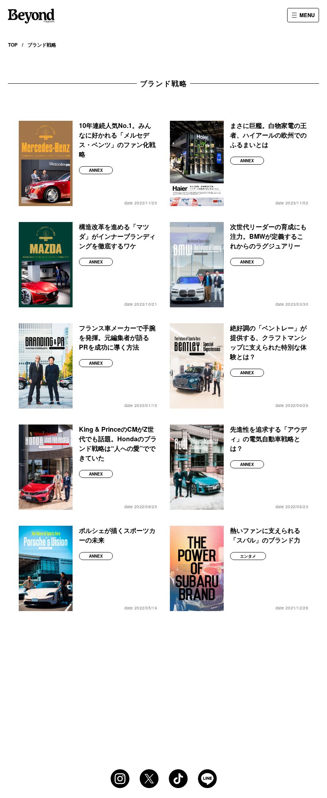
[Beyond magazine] (31, 16)
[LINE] (207, 778)
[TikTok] (178, 778)
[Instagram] (120, 778)
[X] (149, 778)
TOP (13, 44)
